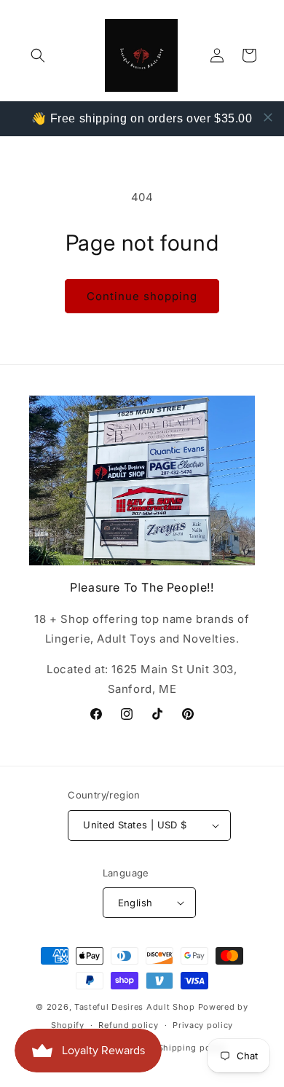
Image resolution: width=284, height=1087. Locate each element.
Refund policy (128, 1025)
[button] (38, 55)
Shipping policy (192, 1048)
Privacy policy (203, 1025)
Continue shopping (142, 296)
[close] (268, 117)
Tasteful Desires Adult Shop (136, 1007)
